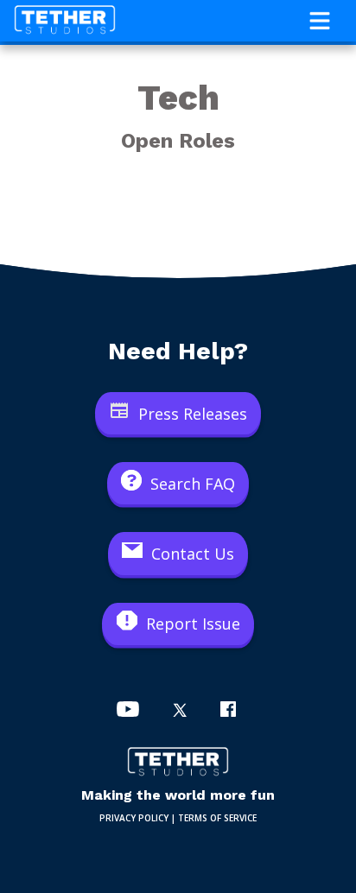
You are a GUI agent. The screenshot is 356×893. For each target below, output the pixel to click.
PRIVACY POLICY (133, 818)
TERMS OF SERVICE (217, 818)
